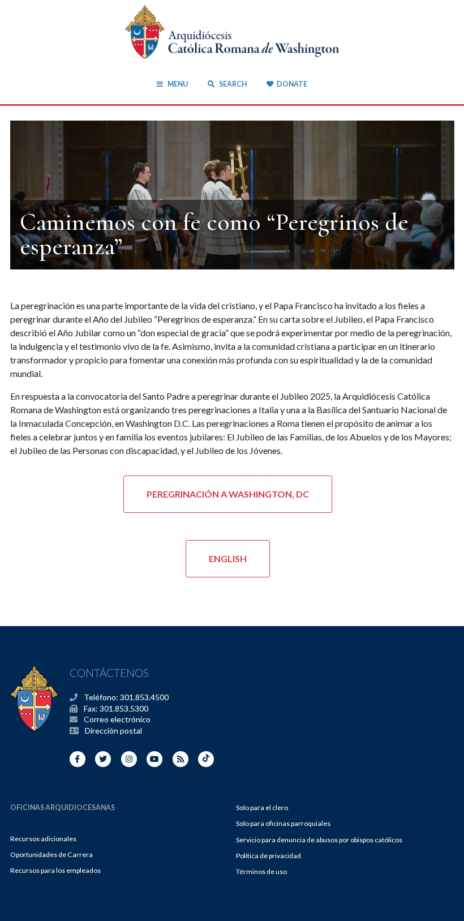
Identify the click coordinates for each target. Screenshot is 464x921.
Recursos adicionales (43, 838)
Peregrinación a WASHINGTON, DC (228, 494)
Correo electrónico (117, 719)
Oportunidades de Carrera (51, 854)
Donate (292, 84)
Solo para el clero (262, 807)
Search (232, 84)
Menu (177, 84)
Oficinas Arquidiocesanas (62, 807)
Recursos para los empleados (55, 870)
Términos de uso (261, 871)
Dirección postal (113, 730)
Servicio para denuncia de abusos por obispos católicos (319, 840)
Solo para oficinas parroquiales (283, 823)
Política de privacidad (268, 855)
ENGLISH (228, 558)
